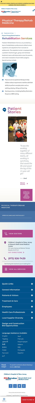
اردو (3, 356)
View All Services (17, 269)
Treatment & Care (8, 33)
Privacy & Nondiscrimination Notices (17, 392)
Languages (8, 395)
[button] (28, 400)
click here (17, 367)
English (5, 336)
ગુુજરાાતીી (5, 342)
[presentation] (26, 166)
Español (20, 353)
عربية (19, 336)
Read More (22, 183)
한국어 (4, 347)
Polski (4, 350)
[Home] (11, 11)
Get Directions (15, 252)
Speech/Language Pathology (13, 215)
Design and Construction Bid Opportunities (13, 324)
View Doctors (15, 233)
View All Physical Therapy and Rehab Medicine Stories (26, 195)
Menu (4, 401)
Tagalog (5, 339)
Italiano (20, 344)
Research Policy (24, 395)
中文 (19, 347)
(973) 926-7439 (16, 258)
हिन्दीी (3, 344)
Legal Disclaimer (16, 395)
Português (21, 350)
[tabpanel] (17, 129)
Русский (5, 353)
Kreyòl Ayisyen (23, 342)
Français (21, 339)
